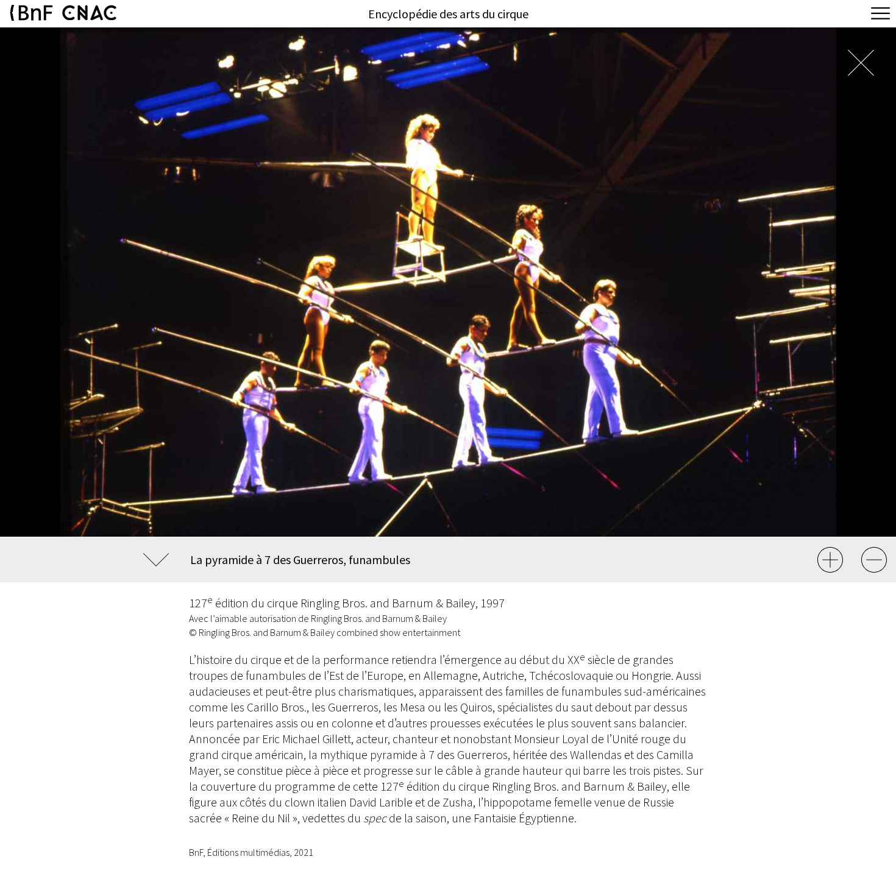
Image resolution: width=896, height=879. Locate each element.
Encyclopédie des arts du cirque (448, 13)
